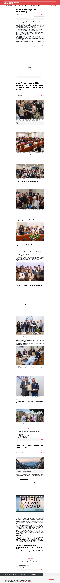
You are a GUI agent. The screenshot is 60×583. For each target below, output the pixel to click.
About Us (5, 574)
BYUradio (21, 538)
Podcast (29, 5)
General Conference (10, 5)
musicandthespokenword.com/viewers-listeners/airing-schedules (25, 541)
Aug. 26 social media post (38, 310)
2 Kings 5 (35, 526)
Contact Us (7, 574)
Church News (9, 0)
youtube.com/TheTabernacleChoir (20, 539)
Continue (52, 579)
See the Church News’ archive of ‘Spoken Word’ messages (26, 545)
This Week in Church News (22, 436)
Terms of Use (24, 581)
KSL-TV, (33, 537)
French (25, 454)
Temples (15, 5)
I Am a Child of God (25, 296)
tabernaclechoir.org (36, 538)
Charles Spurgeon (25, 483)
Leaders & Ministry (24, 5)
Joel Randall (22, 122)
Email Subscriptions (18, 574)
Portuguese (21, 97)
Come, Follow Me (19, 5)
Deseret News (5, 0)
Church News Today (21, 434)
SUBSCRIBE (55, 0)
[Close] (59, 578)
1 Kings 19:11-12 (40, 527)
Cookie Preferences (23, 574)
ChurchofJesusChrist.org (24, 341)
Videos (31, 5)
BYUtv (19, 538)
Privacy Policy (14, 574)
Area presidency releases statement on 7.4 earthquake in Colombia (28, 404)
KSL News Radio (36, 537)
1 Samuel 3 (38, 525)
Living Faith (18, 443)
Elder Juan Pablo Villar (27, 343)
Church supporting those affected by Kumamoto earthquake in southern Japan (29, 407)
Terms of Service (10, 574)
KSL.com (17, 538)
